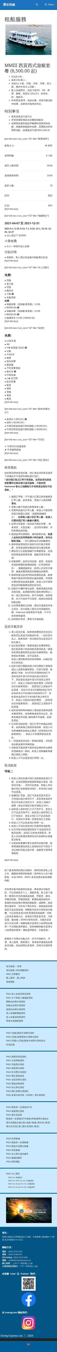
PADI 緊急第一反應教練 (17, 1142)
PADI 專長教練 (13, 1150)
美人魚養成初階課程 (15, 1017)
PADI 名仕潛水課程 (15, 1087)
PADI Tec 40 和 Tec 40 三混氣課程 (21, 1181)
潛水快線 (9, 4)
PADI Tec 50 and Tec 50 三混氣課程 (21, 1187)
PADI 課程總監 (13, 1162)
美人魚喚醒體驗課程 (15, 1013)
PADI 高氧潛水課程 (15, 1064)
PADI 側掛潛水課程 (15, 1068)
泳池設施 (10, 1044)
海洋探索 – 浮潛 (13, 966)
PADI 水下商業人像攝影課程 (19, 998)
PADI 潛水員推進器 (15, 1076)
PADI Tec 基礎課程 (15, 1177)
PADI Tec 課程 (13, 1174)
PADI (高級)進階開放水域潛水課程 (22, 1037)
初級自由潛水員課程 (15, 1005)
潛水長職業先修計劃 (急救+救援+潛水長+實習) (28, 1123)
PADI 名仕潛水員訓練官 (17, 1154)
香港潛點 (10, 982)
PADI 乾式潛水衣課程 (16, 1072)
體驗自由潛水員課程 (15, 1002)
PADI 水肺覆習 (13, 974)
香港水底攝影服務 (14, 1021)
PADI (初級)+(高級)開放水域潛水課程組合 (25, 1041)
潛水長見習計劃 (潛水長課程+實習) (22, 1126)
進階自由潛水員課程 (15, 1009)
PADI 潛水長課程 (14, 1115)
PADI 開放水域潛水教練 (17, 1146)
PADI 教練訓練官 (14, 1158)
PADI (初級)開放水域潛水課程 (20, 1033)
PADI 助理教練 (13, 1139)
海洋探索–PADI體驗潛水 (17, 970)
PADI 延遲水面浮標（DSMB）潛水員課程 (25, 1095)
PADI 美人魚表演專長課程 (18, 994)
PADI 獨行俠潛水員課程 (17, 1091)
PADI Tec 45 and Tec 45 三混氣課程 (21, 1184)
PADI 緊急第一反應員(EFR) (19, 1107)
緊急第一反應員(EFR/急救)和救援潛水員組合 (27, 1119)
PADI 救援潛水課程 (15, 1111)
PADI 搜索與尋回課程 (16, 1057)
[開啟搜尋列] (36, 4)
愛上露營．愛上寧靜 (15, 978)
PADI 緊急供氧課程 (15, 1084)
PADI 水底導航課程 (15, 1060)
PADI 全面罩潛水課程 (16, 1080)
